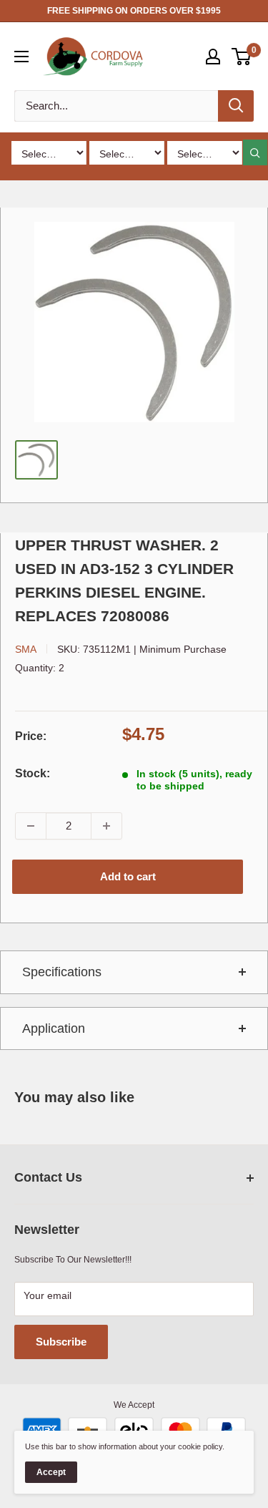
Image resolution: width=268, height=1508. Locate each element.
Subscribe (61, 1342)
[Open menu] (21, 56)
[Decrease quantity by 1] (31, 826)
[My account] (213, 56)
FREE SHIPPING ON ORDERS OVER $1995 (134, 11)
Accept (51, 1472)
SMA (25, 649)
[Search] (236, 106)
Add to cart (128, 876)
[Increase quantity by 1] (106, 826)
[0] (242, 56)
